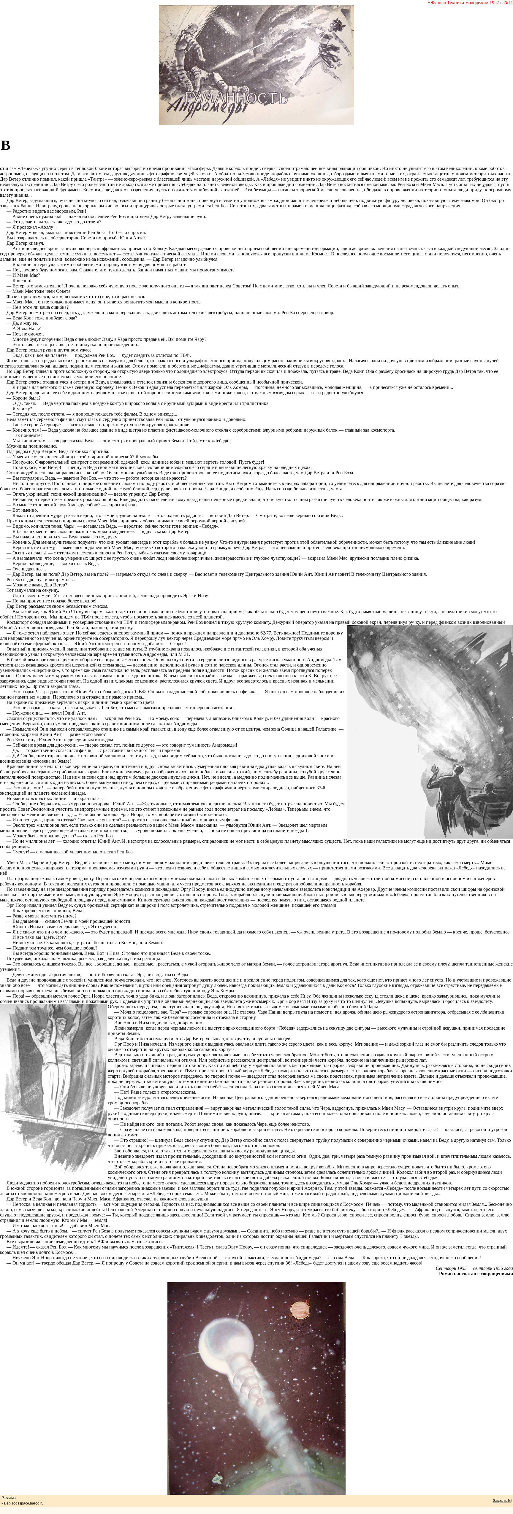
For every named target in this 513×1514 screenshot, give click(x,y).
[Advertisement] (262, 149)
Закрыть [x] (502, 1501)
